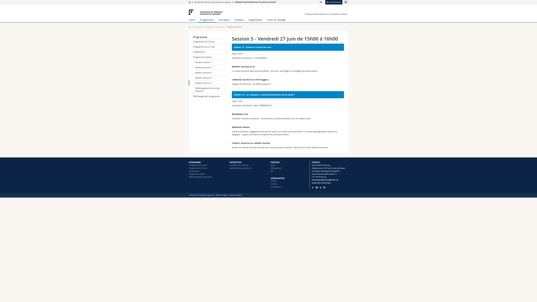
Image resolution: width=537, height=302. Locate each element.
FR (321, 2)
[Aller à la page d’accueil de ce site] (190, 26)
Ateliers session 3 (203, 72)
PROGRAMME (195, 162)
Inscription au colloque (239, 165)
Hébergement (276, 168)
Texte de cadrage (276, 19)
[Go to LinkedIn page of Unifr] (320, 187)
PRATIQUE (275, 162)
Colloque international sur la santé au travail (255, 2)
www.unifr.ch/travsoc (321, 182)
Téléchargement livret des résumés (207, 89)
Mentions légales (221, 195)
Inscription (224, 19)
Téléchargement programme (206, 96)
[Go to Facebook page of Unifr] (313, 187)
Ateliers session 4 (203, 77)
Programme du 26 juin (204, 41)
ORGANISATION (278, 178)
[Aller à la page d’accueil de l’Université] (205, 12)
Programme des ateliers (215, 27)
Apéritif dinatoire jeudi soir (240, 168)
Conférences (199, 51)
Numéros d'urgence (235, 195)
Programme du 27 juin (204, 46)
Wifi (272, 171)
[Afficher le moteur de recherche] (345, 2)
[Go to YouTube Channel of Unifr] (317, 187)
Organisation (255, 19)
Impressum (210, 195)
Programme (207, 19)
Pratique (239, 19)
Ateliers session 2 (203, 67)
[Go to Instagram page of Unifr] (324, 187)
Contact (274, 184)
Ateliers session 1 (203, 62)
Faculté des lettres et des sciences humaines (212, 2)
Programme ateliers (202, 57)
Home (192, 19)
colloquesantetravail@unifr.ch (325, 180)
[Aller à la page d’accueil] (190, 2)
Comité (273, 181)
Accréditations (276, 187)
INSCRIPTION (235, 162)
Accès (273, 165)
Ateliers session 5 (203, 83)
